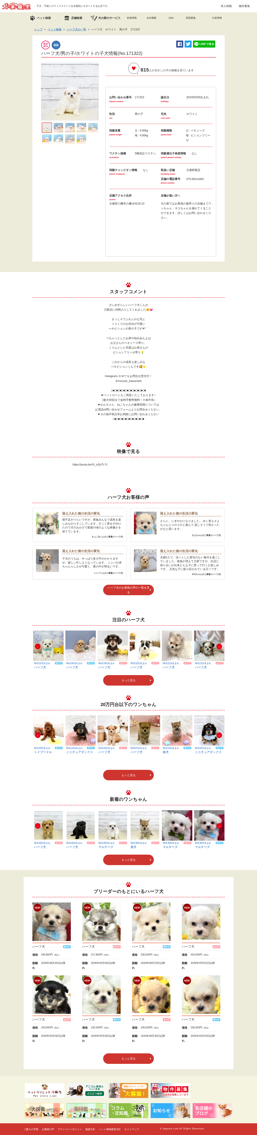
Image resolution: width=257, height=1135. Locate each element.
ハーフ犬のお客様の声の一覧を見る (128, 590)
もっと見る (128, 680)
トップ (38, 29)
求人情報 (226, 6)
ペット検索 (55, 29)
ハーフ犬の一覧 (76, 29)
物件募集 (244, 6)
